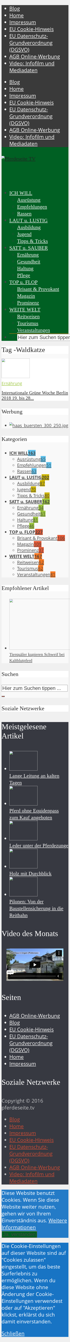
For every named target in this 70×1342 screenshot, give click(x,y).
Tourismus (27, 323)
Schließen (13, 1333)
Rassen (24, 213)
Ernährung (28, 255)
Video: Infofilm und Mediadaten (31, 67)
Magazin (26, 296)
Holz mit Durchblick (30, 873)
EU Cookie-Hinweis (31, 29)
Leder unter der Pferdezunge (38, 845)
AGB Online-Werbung (34, 56)
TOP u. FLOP (23, 282)
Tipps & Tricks (32, 241)
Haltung (25, 268)
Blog (14, 8)
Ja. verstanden (19, 1234)
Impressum (22, 22)
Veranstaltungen (33, 330)
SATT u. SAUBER (28, 248)
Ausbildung (29, 227)
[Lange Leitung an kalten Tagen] (23, 768)
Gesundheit (28, 261)
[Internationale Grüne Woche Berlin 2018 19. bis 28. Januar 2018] (16, 376)
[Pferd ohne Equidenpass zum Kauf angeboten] (23, 803)
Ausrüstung (28, 200)
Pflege (23, 275)
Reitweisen (28, 316)
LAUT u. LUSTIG (28, 220)
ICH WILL (20, 193)
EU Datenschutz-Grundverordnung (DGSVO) (30, 43)
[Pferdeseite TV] (19, 159)
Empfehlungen (32, 207)
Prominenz (28, 303)
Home (16, 15)
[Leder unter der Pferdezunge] (23, 838)
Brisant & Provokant (38, 289)
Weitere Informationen (34, 1224)
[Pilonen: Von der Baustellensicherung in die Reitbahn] (23, 894)
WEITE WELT (24, 309)
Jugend (24, 234)
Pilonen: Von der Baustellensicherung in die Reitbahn (36, 908)
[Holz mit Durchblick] (23, 866)
